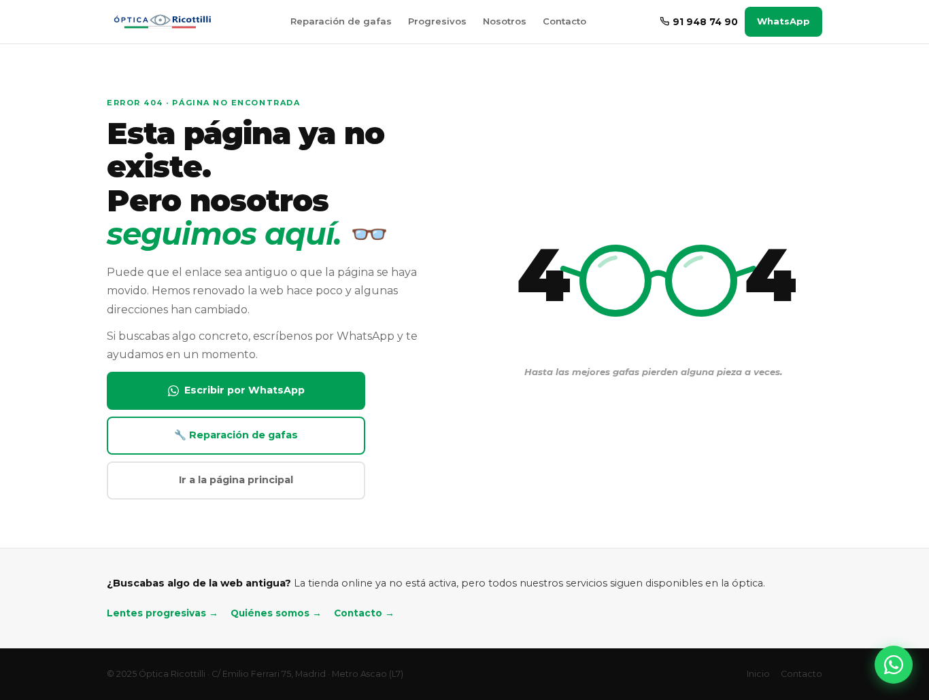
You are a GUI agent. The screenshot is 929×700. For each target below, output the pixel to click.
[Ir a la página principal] (161, 21)
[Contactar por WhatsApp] (894, 665)
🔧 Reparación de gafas (236, 435)
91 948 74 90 (705, 21)
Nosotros (504, 21)
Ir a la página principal (236, 480)
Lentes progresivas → (162, 613)
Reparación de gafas (341, 21)
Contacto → (364, 613)
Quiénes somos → (276, 613)
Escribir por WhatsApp (244, 390)
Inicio (758, 674)
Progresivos (437, 21)
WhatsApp (783, 21)
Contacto (564, 21)
